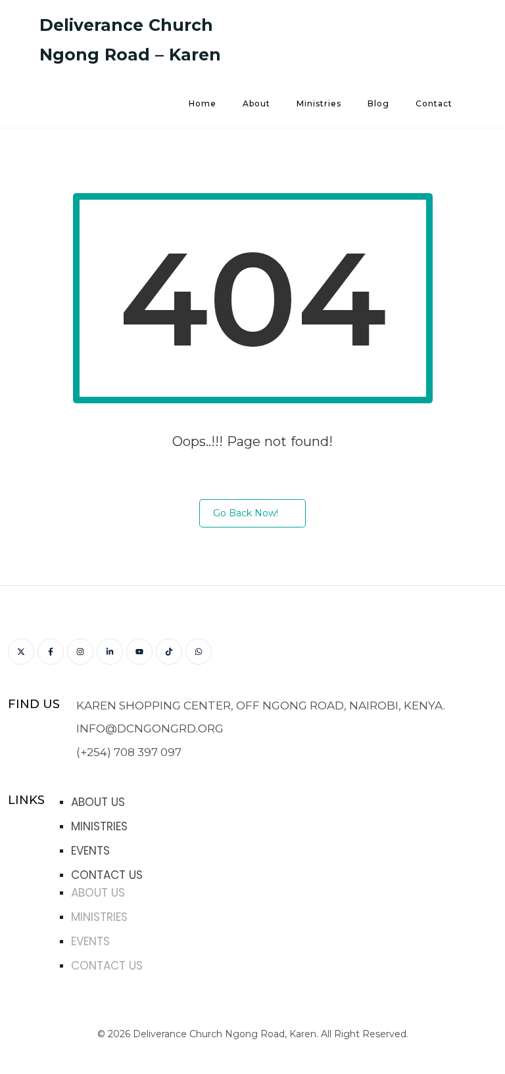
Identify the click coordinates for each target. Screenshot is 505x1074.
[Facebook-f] (50, 651)
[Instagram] (80, 651)
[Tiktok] (169, 651)
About (256, 103)
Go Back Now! (245, 513)
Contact (434, 103)
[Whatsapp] (198, 651)
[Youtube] (139, 651)
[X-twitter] (21, 651)
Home (202, 103)
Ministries (319, 103)
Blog (378, 103)
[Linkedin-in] (110, 651)
